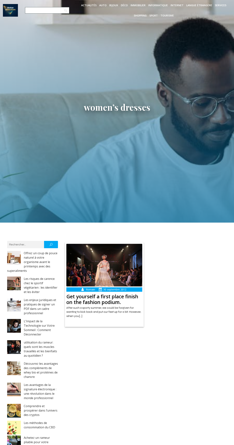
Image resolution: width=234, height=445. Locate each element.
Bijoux (113, 5)
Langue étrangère (199, 5)
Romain (90, 289)
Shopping (140, 15)
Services (220, 5)
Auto (103, 5)
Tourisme (167, 15)
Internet (177, 5)
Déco (124, 5)
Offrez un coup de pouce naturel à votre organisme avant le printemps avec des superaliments (32, 262)
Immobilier (138, 5)
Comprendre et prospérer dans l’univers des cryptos (40, 410)
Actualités (89, 5)
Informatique (158, 5)
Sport (153, 15)
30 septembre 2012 (114, 289)
